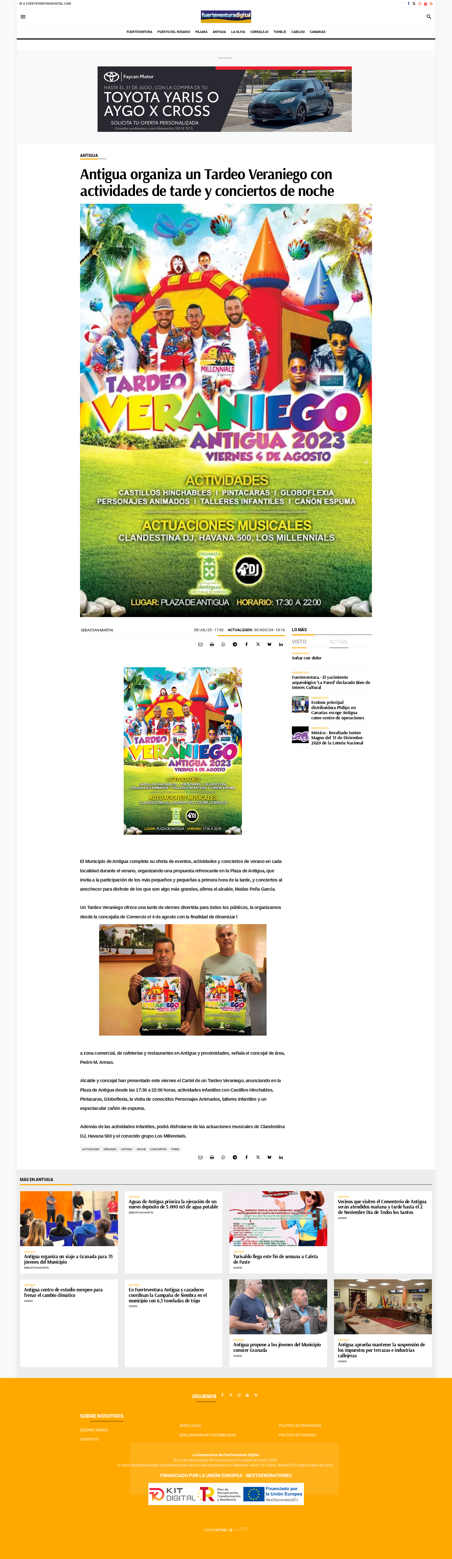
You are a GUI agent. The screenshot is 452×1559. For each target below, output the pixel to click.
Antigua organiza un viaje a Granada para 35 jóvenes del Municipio (68, 1259)
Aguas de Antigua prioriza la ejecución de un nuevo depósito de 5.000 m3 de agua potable (173, 1204)
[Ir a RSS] (431, 4)
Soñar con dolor (306, 658)
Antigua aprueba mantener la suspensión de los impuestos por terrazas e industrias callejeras (381, 1350)
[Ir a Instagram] (419, 4)
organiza (110, 1149)
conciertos (158, 1149)
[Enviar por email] (200, 644)
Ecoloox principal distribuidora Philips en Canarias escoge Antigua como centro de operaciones (337, 710)
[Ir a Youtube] (425, 4)
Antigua (89, 155)
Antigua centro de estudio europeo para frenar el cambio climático (63, 1292)
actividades (90, 1149)
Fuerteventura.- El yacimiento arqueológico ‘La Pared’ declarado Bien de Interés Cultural (331, 682)
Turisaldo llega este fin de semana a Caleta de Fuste (275, 1259)
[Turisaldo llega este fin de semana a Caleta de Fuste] (278, 1218)
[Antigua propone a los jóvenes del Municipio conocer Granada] (278, 1306)
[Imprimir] (212, 644)
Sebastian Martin (97, 630)
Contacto (89, 1439)
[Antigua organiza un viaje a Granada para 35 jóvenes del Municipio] (69, 1218)
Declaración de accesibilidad (207, 1435)
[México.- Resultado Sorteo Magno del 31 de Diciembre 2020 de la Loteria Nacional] (300, 734)
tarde (175, 1149)
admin (237, 1267)
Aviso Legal (190, 1426)
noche (141, 1149)
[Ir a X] (414, 4)
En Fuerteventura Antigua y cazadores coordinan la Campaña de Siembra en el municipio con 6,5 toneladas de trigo (168, 1295)
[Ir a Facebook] (409, 4)
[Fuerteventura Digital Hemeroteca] (226, 17)
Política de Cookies (297, 1435)
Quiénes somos (94, 1430)
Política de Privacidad (300, 1426)
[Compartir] (223, 644)
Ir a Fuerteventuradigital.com (45, 3)
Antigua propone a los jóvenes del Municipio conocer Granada (277, 1347)
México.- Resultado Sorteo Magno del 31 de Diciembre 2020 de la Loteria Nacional (337, 738)
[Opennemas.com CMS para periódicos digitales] (226, 1530)
